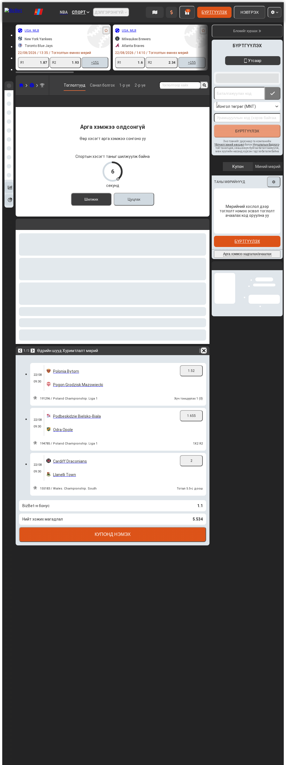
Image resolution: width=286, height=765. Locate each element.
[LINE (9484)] (21, 85)
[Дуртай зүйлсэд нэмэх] (106, 30)
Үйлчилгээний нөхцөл (229, 144)
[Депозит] (171, 12)
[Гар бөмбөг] (31, 85)
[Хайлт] (204, 85)
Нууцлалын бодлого (266, 144)
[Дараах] (34, 232)
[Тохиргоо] (273, 182)
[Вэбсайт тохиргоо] (275, 12)
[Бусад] (199, 105)
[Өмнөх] (20, 232)
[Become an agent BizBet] (155, 12)
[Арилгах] (204, 232)
